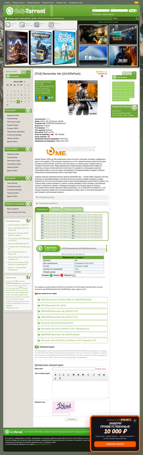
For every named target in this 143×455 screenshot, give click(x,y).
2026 (114, 83)
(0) (48, 89)
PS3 (47, 128)
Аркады (20, 295)
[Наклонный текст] (59, 374)
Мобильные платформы (15, 204)
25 (11, 101)
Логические (9, 299)
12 (15, 95)
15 (25, 95)
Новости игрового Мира (108, 22)
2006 (114, 96)
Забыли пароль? (108, 14)
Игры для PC (11, 110)
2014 (123, 89)
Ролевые (9, 303)
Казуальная (13, 297)
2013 (127, 89)
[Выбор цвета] (93, 374)
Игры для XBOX (12, 149)
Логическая (26, 297)
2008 (127, 93)
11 (11, 95)
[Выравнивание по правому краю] (83, 374)
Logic (17, 288)
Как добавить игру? (76, 2)
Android (22, 283)
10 (7, 95)
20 (18, 98)
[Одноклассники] (40, 97)
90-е (123, 99)
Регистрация (96, 14)
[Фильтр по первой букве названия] (129, 73)
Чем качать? (80, 254)
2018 (127, 86)
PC (21, 288)
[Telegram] (49, 97)
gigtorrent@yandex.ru (43, 444)
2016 (114, 89)
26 (15, 101)
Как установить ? (123, 115)
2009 (123, 93)
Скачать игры (26, 11)
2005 (119, 96)
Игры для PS (25, 18)
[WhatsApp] (52, 97)
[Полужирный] (55, 374)
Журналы (61, 432)
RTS (17, 290)
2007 (132, 93)
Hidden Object (18, 285)
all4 (41, 84)
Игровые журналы (33, 2)
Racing (25, 288)
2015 (119, 89)
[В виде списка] (23, 72)
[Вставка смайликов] (88, 374)
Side (26, 290)
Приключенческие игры (21, 301)
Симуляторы (16, 303)
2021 (114, 86)
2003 (127, 96)
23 (29, 98)
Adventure (16, 283)
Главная (7, 2)
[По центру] (78, 374)
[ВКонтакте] (36, 97)
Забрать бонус (115, 444)
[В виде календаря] (28, 72)
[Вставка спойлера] (60, 378)
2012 (132, 89)
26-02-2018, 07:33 (47, 86)
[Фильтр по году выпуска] (134, 73)
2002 (132, 96)
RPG (14, 290)
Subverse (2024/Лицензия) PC (18, 243)
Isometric (12, 288)
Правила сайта (61, 2)
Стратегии (25, 303)
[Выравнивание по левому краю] (73, 374)
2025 (119, 83)
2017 (132, 86)
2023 (127, 83)
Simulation (9, 292)
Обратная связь (48, 2)
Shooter (21, 290)
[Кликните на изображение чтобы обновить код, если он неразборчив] (63, 412)
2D (14, 281)
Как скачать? (116, 111)
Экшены (9, 305)
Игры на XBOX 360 (82, 432)
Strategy (22, 292)
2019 (123, 86)
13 (18, 95)
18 (11, 98)
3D (16, 281)
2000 (119, 99)
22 (25, 98)
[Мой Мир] (43, 97)
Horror (25, 285)
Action (34, 18)
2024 (123, 83)
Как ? (121, 113)
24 (7, 101)
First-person (9, 285)
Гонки (26, 295)
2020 (119, 86)
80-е (127, 99)
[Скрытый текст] (99, 374)
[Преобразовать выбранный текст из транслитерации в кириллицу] (55, 378)
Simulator (16, 292)
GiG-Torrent (29, 432)
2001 (114, 99)
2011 (114, 93)
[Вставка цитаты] (104, 374)
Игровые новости (18, 2)
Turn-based (14, 295)
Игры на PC (70, 432)
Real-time (9, 290)
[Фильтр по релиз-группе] (124, 73)
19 (15, 98)
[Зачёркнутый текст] (68, 374)
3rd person (21, 281)
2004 (123, 96)
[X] (46, 97)
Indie (7, 288)
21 (21, 98)
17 (7, 98)
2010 (118, 93)
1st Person (9, 281)
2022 (132, 83)
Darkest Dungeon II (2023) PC (18, 225)
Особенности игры (46, 197)
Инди (7, 297)
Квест (20, 297)
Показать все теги (12, 308)
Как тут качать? (68, 254)
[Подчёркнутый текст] (63, 374)
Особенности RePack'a (48, 203)
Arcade (27, 283)
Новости (16, 299)
